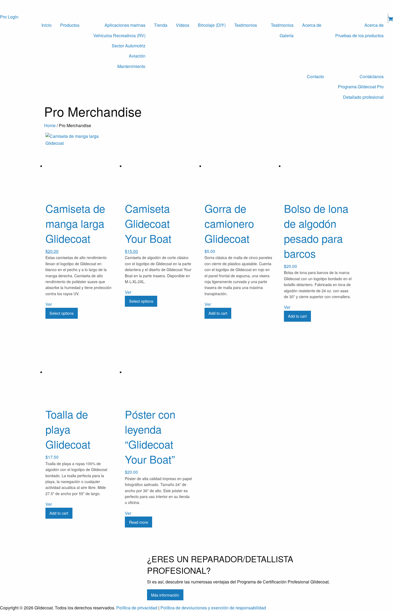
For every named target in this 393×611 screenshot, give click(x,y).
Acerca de (311, 25)
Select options (61, 313)
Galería (287, 35)
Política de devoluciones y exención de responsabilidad (213, 608)
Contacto (315, 76)
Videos (182, 25)
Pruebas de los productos (359, 35)
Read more (138, 522)
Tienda (160, 25)
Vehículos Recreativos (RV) (119, 35)
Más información (165, 595)
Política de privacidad (136, 608)
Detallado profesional (363, 97)
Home (50, 125)
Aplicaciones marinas (125, 25)
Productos (69, 25)
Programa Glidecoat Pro (361, 87)
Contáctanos (372, 76)
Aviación (137, 56)
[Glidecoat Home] (48, 6)
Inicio (46, 25)
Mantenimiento (131, 66)
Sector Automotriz (128, 46)
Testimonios (245, 25)
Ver (48, 304)
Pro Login (9, 17)
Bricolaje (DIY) (212, 25)
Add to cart (218, 313)
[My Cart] (390, 19)
